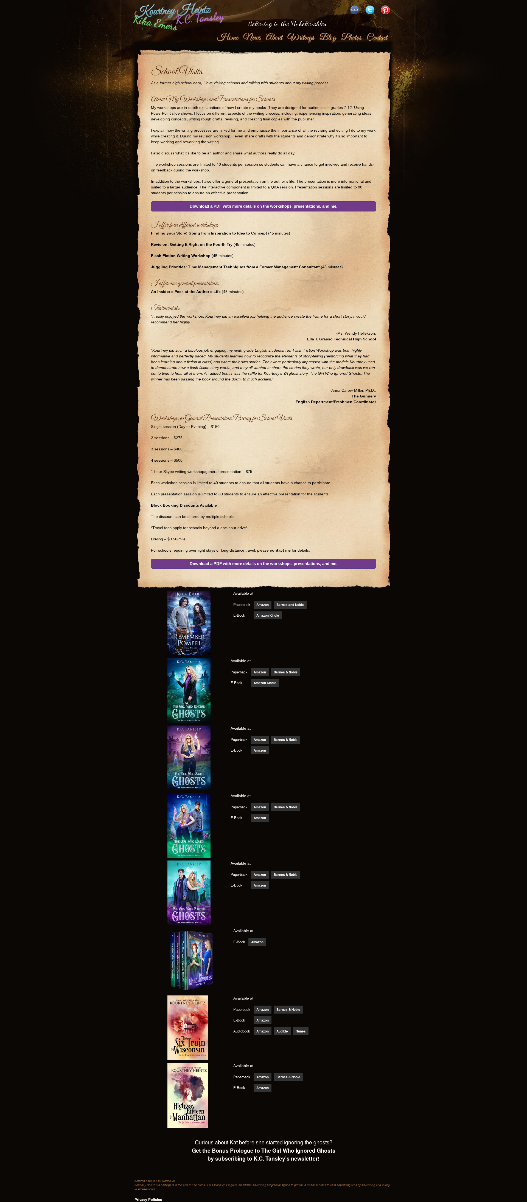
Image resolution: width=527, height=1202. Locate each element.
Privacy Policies (148, 1199)
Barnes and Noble (290, 604)
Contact (376, 37)
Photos (351, 37)
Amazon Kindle (267, 615)
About (274, 37)
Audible (282, 1031)
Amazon (262, 604)
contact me (280, 550)
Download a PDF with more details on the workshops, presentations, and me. (263, 206)
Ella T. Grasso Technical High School (341, 339)
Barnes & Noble (286, 672)
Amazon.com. (147, 1189)
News (251, 37)
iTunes (301, 1031)
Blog (327, 37)
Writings (300, 37)
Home (227, 37)
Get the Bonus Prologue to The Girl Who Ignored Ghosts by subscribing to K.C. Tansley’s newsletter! (263, 1154)
